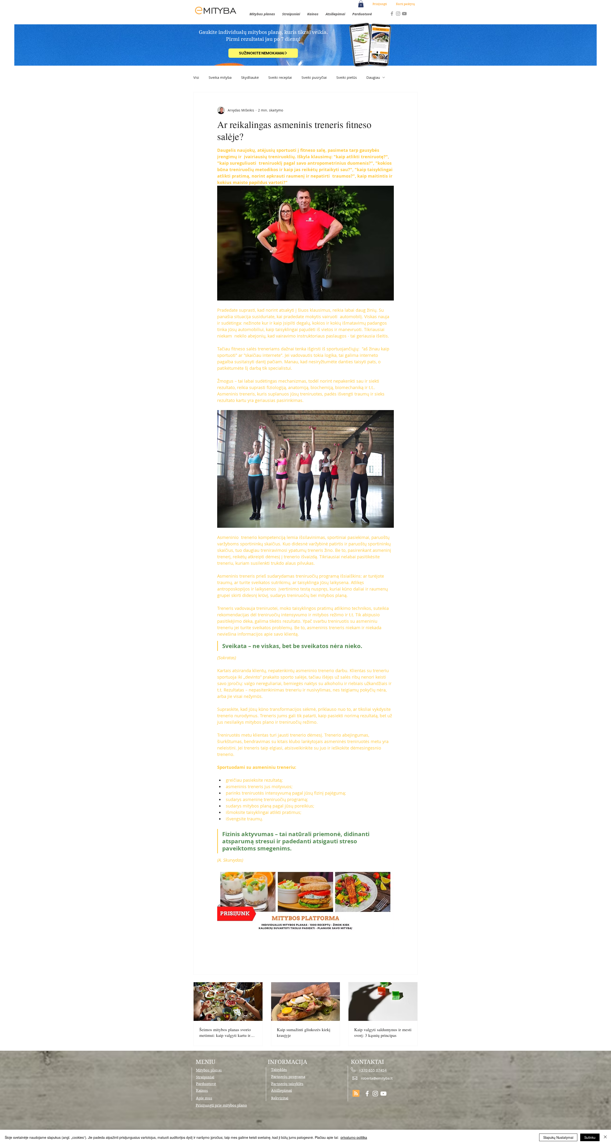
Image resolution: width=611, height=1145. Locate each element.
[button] (361, 3)
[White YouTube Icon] (383, 1093)
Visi (196, 77)
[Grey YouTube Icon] (404, 13)
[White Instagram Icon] (375, 1093)
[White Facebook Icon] (367, 1093)
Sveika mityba (220, 77)
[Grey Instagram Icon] (398, 13)
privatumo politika (354, 1137)
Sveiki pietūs (346, 77)
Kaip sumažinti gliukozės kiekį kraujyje (303, 1032)
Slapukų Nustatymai (558, 1137)
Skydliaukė (250, 77)
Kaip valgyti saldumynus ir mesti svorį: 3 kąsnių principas (382, 1032)
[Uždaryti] (605, 1137)
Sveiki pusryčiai (314, 77)
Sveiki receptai (280, 77)
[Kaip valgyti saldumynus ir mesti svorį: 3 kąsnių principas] (382, 1001)
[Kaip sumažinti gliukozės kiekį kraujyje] (305, 1001)
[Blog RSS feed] (356, 1093)
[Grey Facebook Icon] (392, 13)
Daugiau (373, 77)
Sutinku (589, 1137)
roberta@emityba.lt (377, 1078)
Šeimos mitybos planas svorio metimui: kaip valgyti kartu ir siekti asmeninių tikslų (225, 1032)
